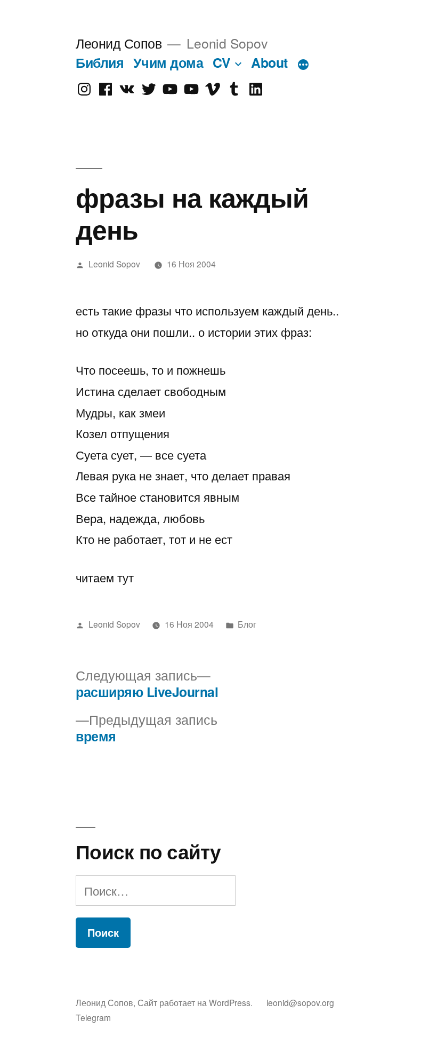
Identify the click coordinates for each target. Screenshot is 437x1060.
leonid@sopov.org (300, 1002)
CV (222, 62)
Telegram (93, 1017)
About (269, 62)
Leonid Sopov (114, 264)
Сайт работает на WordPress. (196, 1002)
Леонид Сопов (118, 43)
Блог (247, 624)
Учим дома (168, 62)
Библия (100, 62)
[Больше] (303, 64)
